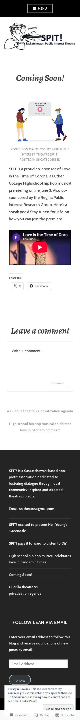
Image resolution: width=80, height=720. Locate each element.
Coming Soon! (20, 575)
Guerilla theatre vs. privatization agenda (41, 411)
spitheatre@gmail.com (36, 509)
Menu (42, 8)
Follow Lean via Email (40, 622)
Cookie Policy (28, 701)
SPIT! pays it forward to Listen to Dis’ (38, 543)
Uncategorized (48, 159)
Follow (19, 681)
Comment (57, 383)
